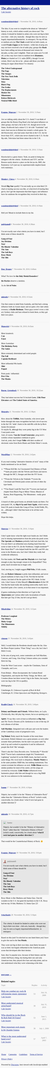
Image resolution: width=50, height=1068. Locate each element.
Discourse (15, 1065)
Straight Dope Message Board (12, 2)
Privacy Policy (6, 1059)
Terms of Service (36, 1054)
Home (3, 1054)
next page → (6, 975)
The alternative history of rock (20, 8)
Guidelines (23, 1054)
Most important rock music (13, 1027)
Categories (12, 1054)
